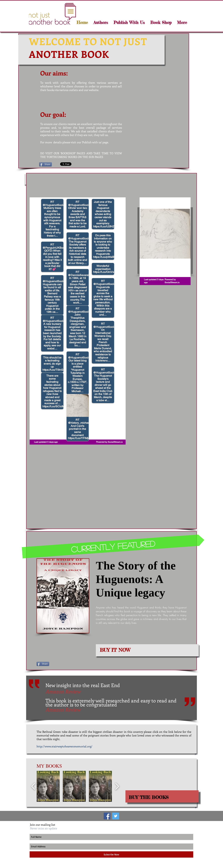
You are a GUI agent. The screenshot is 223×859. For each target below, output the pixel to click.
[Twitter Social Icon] (115, 816)
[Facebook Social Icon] (107, 816)
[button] (100, 22)
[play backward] (33, 786)
